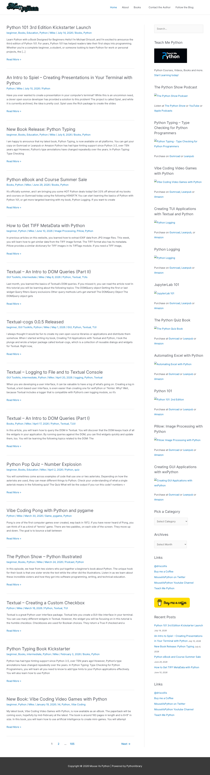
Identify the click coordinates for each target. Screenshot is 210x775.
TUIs (84, 277)
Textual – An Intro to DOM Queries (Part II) (49, 271)
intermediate (29, 277)
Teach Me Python (164, 588)
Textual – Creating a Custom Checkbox (46, 602)
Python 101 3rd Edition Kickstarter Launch (49, 27)
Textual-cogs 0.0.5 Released (35, 321)
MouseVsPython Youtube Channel (174, 582)
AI (59, 704)
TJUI (72, 423)
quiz (76, 469)
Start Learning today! (166, 75)
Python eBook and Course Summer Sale (47, 179)
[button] (199, 7)
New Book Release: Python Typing (41, 129)
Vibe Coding (78, 704)
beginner (12, 32)
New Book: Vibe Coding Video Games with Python (57, 699)
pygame (57, 515)
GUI (69, 327)
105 (72, 743)
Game (48, 515)
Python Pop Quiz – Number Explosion (44, 464)
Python (44, 32)
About (125, 7)
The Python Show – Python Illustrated (44, 556)
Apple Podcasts (163, 110)
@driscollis (160, 566)
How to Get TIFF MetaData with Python (46, 225)
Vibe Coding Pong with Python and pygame (50, 510)
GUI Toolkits (14, 277)
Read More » (14, 60)
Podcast (69, 562)
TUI (94, 327)
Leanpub (189, 156)
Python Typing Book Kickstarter (38, 648)
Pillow (80, 230)
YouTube (194, 105)
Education (32, 32)
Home (113, 7)
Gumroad (174, 156)
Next (125, 743)
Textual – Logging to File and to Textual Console (55, 372)
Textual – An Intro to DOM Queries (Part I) (48, 418)
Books (137, 7)
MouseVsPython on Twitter (169, 577)
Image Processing (65, 230)
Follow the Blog (184, 7)
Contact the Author (160, 7)
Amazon (159, 196)
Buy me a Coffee (163, 571)
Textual (76, 277)
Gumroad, (175, 232)
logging (78, 377)
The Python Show (175, 105)
